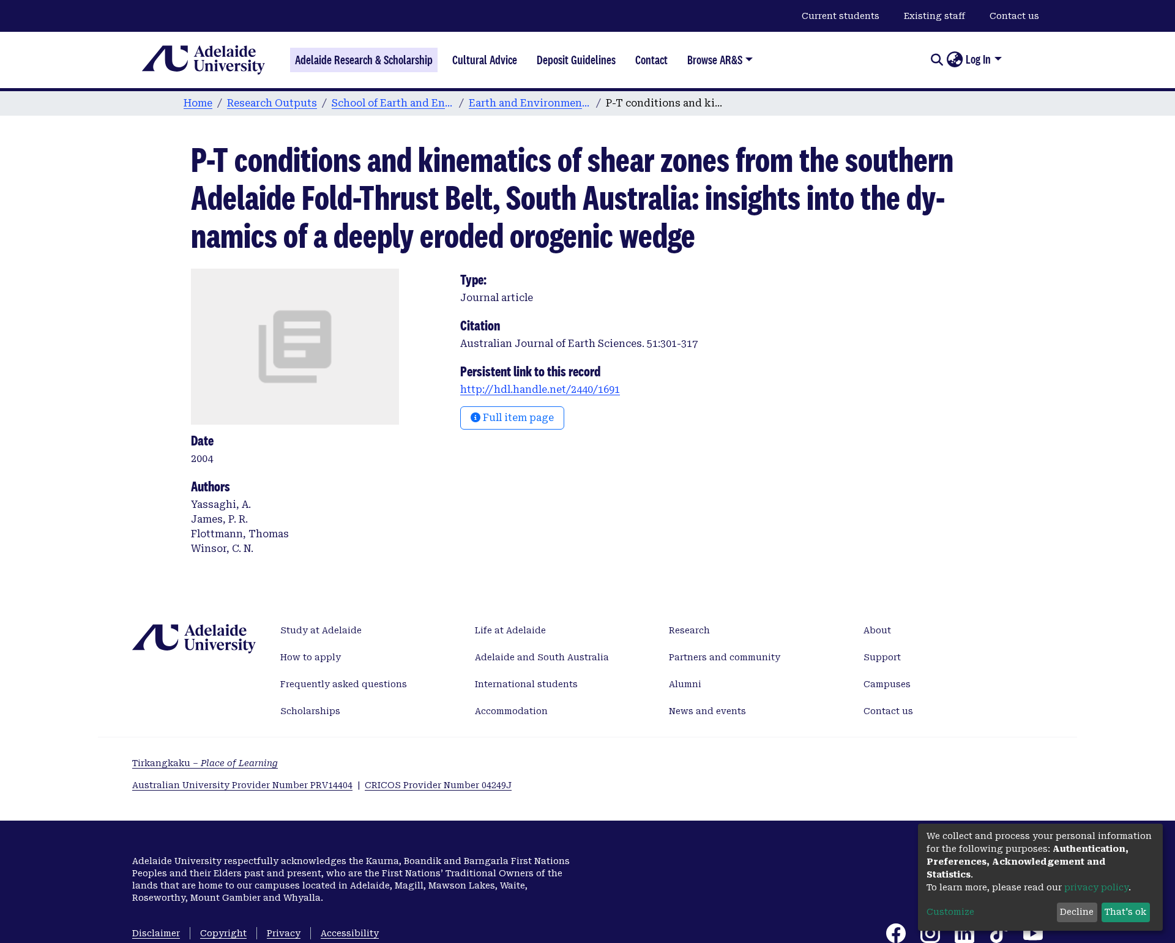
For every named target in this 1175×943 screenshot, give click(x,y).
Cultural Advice (484, 60)
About (877, 630)
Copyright (223, 933)
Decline (1077, 912)
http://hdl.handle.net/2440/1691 (540, 389)
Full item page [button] (517, 417)
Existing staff (934, 16)
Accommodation (511, 711)
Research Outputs (272, 103)
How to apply (310, 657)
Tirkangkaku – (205, 763)
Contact (651, 60)
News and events (707, 711)
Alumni (685, 684)
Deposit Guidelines (576, 60)
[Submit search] (936, 60)
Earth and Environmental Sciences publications (530, 103)
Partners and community (724, 657)
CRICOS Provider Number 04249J (438, 785)
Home (198, 103)
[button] (954, 60)
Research (689, 630)
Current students (840, 16)
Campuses (887, 684)
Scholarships (310, 711)
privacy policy (1096, 887)
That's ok (1125, 912)
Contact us (1014, 16)
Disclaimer (156, 933)
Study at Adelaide (321, 630)
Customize (950, 912)
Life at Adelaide (510, 630)
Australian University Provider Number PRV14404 (242, 785)
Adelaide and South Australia (542, 657)
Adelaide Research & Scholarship (364, 60)
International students (526, 684)
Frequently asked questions (343, 684)
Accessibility (350, 933)
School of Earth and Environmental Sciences (393, 103)
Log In (978, 59)
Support (882, 657)
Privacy (283, 933)
